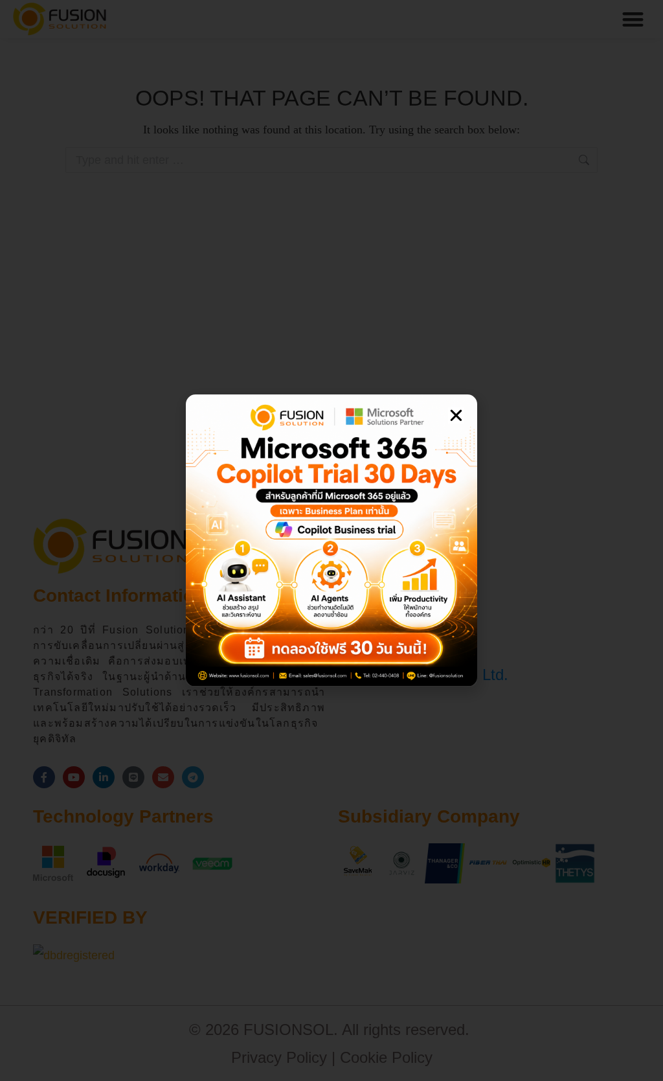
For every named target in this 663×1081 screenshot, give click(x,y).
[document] (331, 540)
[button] (456, 415)
